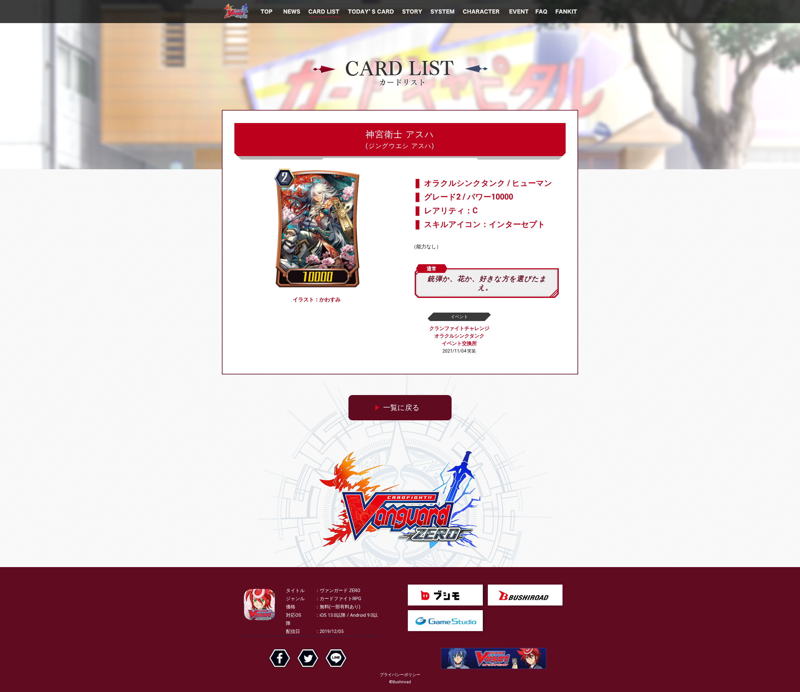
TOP (266, 11)
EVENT (518, 11)
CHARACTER (482, 11)
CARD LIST (324, 11)
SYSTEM (443, 11)
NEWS (292, 11)
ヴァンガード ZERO (236, 11)
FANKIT (567, 11)
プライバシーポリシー (400, 674)
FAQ (542, 11)
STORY (412, 11)
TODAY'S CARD (371, 11)
